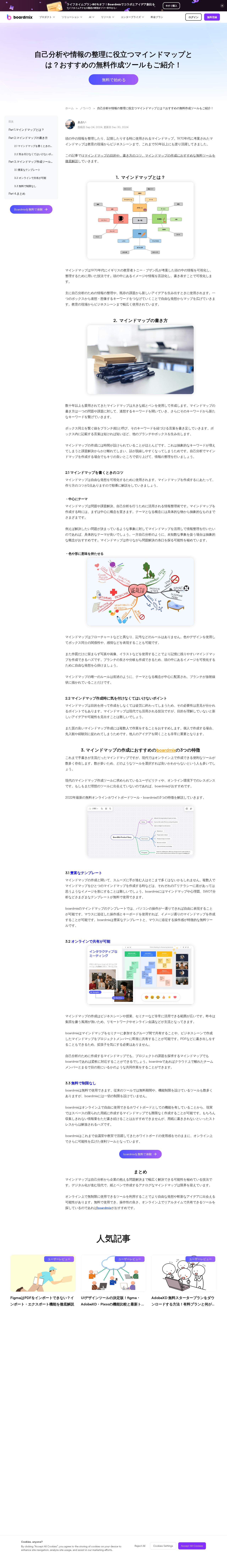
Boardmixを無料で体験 (28, 209)
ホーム (69, 108)
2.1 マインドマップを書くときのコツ (34, 145)
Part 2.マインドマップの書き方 (28, 138)
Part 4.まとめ (17, 193)
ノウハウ (85, 108)
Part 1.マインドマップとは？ (26, 129)
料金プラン (157, 16)
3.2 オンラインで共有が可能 (30, 177)
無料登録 (212, 17)
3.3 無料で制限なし (25, 186)
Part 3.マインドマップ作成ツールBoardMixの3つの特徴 (32, 161)
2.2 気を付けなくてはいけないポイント (35, 154)
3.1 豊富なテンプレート (27, 169)
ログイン (193, 17)
